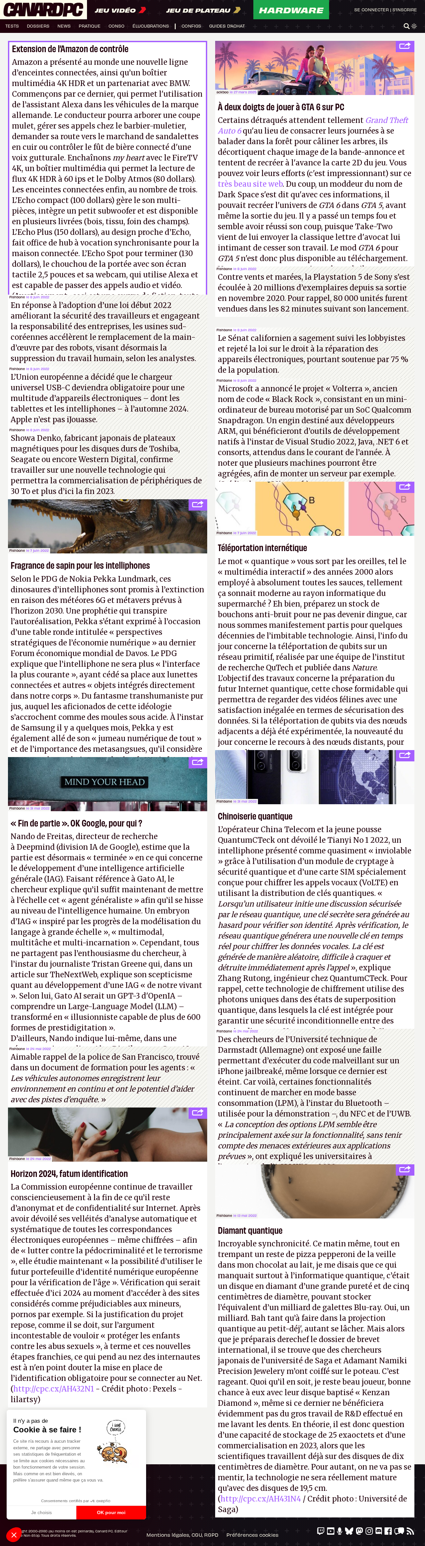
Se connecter (371, 9)
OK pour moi (111, 1512)
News (64, 25)
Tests (12, 25)
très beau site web (250, 184)
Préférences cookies (252, 1535)
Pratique (90, 25)
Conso (117, 25)
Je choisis (41, 1512)
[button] (14, 1535)
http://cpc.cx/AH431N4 (260, 1498)
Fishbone (17, 297)
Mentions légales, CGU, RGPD (182, 1535)
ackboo (222, 92)
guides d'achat (227, 25)
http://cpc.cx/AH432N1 (53, 1389)
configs (191, 25)
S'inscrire (404, 9)
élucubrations (150, 25)
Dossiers (38, 25)
